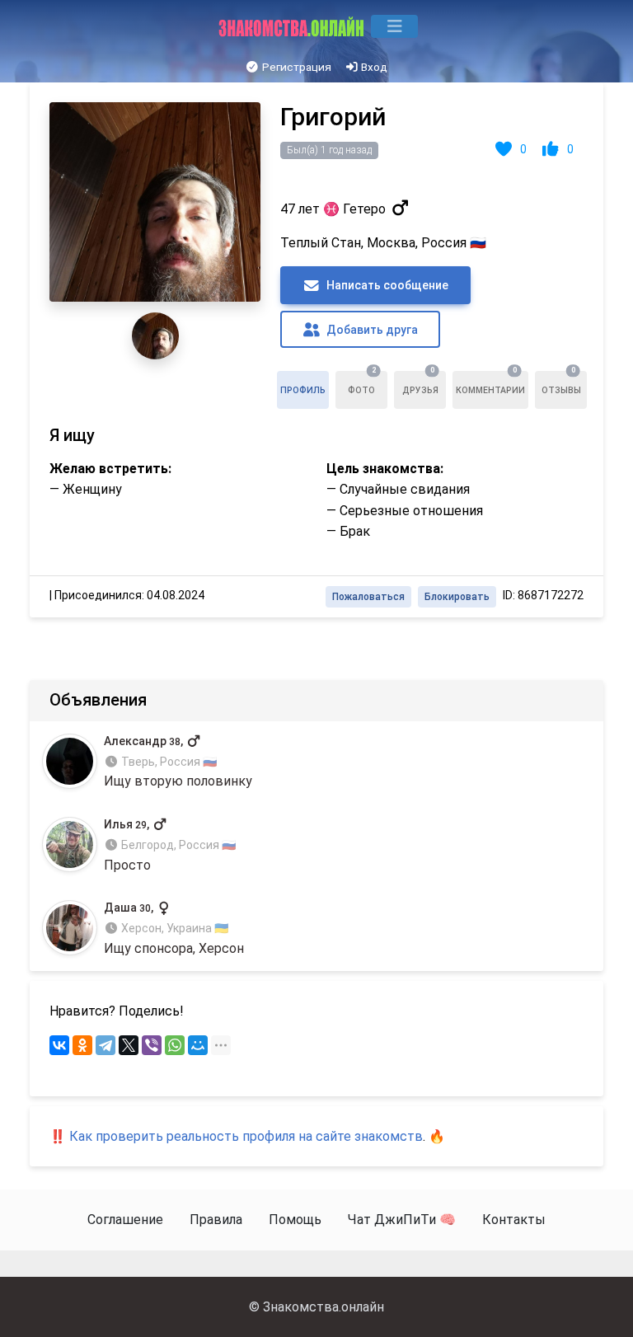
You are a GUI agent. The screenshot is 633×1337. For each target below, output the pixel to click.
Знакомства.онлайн (323, 1307)
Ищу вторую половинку (178, 762)
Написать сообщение (386, 285)
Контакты (514, 1219)
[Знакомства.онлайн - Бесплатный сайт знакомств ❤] (293, 26)
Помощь (295, 1219)
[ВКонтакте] (59, 1045)
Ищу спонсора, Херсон (174, 928)
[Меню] (394, 26)
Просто (170, 845)
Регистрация (295, 66)
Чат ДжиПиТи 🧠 (402, 1219)
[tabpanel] (316, 349)
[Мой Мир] (198, 1045)
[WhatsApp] (175, 1045)
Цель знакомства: (384, 468)
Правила (216, 1219)
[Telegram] (105, 1045)
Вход (373, 66)
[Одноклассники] (82, 1045)
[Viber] (152, 1045)
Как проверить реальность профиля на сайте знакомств (246, 1136)
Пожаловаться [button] (368, 597)
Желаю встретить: (110, 468)
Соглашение (125, 1219)
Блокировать (457, 597)
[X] (128, 1045)
